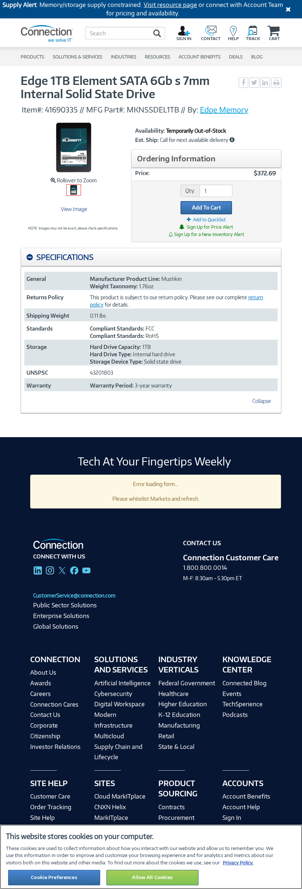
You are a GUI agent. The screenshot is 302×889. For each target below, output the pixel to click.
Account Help (241, 807)
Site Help (42, 817)
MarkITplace (111, 817)
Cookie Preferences (54, 877)
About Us (43, 672)
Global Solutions (55, 626)
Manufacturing (179, 725)
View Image (74, 209)
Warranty (39, 385)
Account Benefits (246, 796)
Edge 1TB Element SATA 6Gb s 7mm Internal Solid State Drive (115, 87)
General (36, 279)
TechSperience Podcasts (242, 709)
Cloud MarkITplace (119, 796)
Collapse (261, 401)
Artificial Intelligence (122, 683)
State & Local (176, 746)
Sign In (231, 817)
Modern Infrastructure (113, 720)
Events (232, 693)
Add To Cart (206, 207)
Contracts (171, 807)
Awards (40, 683)
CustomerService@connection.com (74, 595)
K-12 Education (179, 714)
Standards (40, 328)
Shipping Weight (48, 316)
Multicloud (109, 736)
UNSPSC (37, 372)
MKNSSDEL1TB (153, 109)
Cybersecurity (113, 693)
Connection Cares (54, 704)
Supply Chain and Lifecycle (118, 752)
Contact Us (45, 714)
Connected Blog (244, 683)
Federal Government (186, 683)
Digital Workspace (119, 704)
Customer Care (50, 796)
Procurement (176, 817)
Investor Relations (55, 746)
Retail (166, 736)
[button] (232, 139)
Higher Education (182, 704)
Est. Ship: (147, 140)
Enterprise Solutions (61, 616)
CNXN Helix (110, 807)
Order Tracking (50, 807)
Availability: (150, 131)
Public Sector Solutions (65, 605)
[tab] (151, 257)
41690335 (61, 109)
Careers (40, 693)
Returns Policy (45, 297)
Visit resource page (170, 4)
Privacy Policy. (238, 862)
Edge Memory (224, 109)
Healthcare (173, 693)
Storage (37, 347)
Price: (142, 173)
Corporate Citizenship (45, 731)
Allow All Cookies (152, 877)
